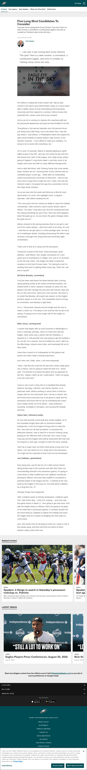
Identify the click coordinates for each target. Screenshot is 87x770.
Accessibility (43, 731)
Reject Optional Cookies (75, 766)
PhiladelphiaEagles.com (61, 679)
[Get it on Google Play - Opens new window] (50, 708)
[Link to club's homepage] (4, 2)
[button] (43, 81)
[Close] (83, 751)
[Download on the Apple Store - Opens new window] (36, 708)
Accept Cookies (58, 766)
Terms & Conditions (43, 735)
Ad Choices (43, 745)
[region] (43, 759)
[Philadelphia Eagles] (43, 717)
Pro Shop (78, 3)
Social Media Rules (43, 742)
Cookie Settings (7, 765)
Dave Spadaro (30, 41)
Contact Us (43, 738)
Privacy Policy (43, 728)
